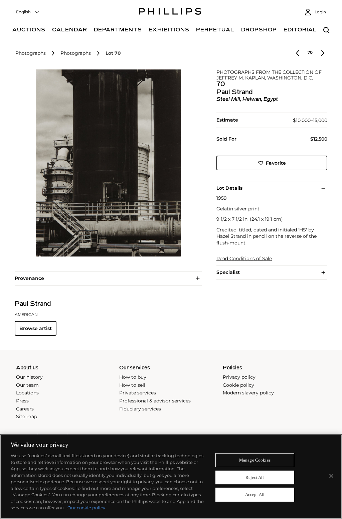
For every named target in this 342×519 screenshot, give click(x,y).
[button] (106, 162)
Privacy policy (239, 377)
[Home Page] (170, 12)
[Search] (326, 30)
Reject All (254, 477)
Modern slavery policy (248, 393)
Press (22, 401)
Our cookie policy (86, 507)
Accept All (255, 494)
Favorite (276, 163)
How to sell (132, 385)
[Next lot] (322, 53)
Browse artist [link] (35, 328)
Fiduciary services (140, 409)
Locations (27, 393)
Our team (27, 385)
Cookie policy (238, 385)
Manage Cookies (255, 460)
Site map (26, 416)
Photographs (30, 53)
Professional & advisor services (155, 401)
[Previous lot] (297, 53)
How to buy (132, 377)
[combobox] (27, 12)
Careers (25, 409)
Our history (29, 377)
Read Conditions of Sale (244, 259)
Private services (137, 393)
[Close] (331, 476)
